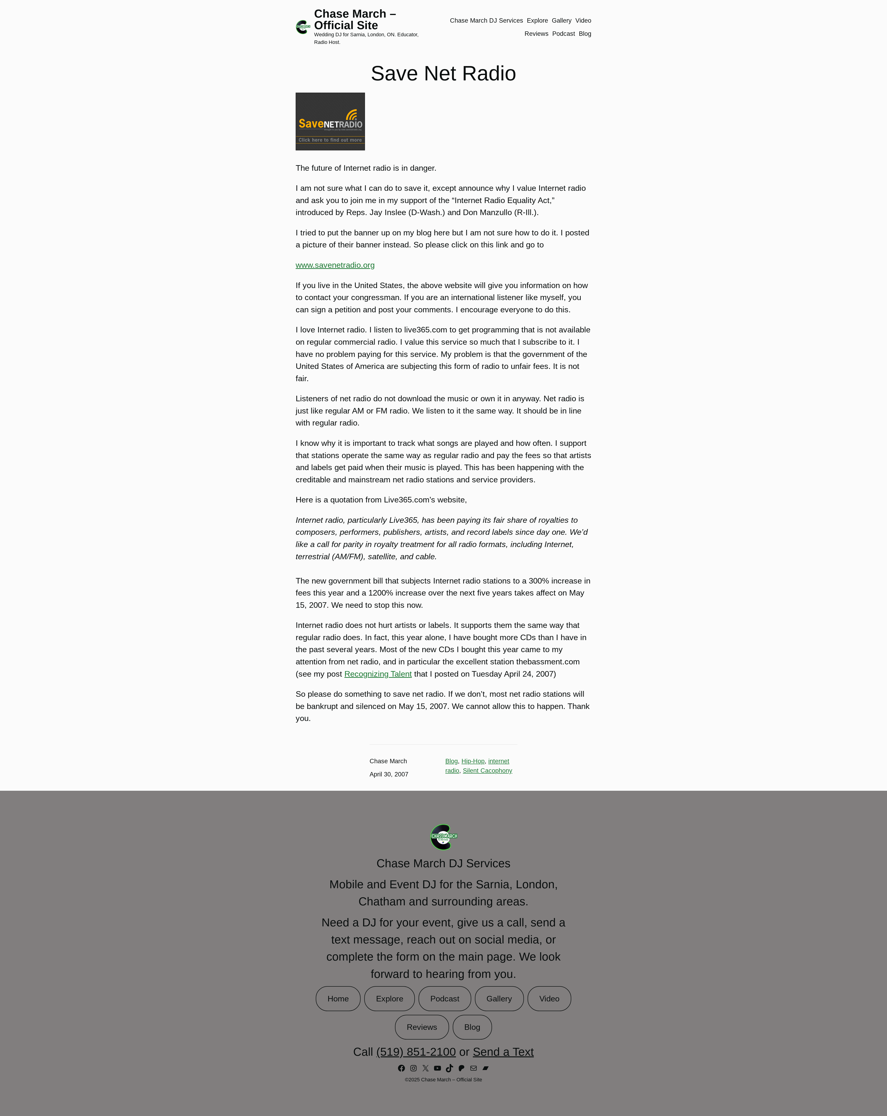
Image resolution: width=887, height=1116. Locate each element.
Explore (389, 998)
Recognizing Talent (378, 673)
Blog (451, 761)
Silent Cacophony (487, 770)
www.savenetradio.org (335, 264)
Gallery (499, 998)
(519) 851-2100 (416, 1051)
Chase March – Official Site (355, 19)
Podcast (444, 998)
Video (549, 998)
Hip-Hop (473, 761)
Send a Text (503, 1051)
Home (338, 998)
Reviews (422, 1026)
